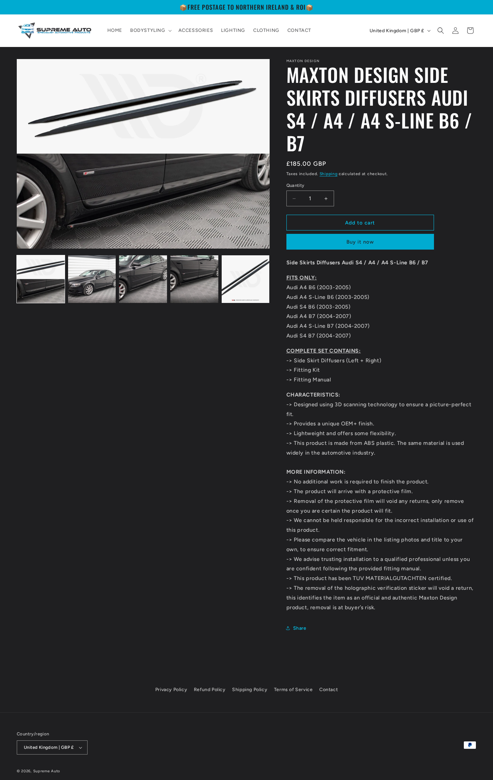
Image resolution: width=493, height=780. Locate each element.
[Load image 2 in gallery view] (92, 279)
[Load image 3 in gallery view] (143, 279)
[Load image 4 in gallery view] (194, 279)
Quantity (295, 185)
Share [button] (300, 628)
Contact (328, 689)
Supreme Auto (46, 771)
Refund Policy (210, 689)
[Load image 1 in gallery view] (41, 279)
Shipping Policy (249, 689)
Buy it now (360, 242)
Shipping (329, 173)
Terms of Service (293, 689)
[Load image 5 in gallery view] (246, 279)
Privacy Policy (171, 689)
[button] (150, 30)
